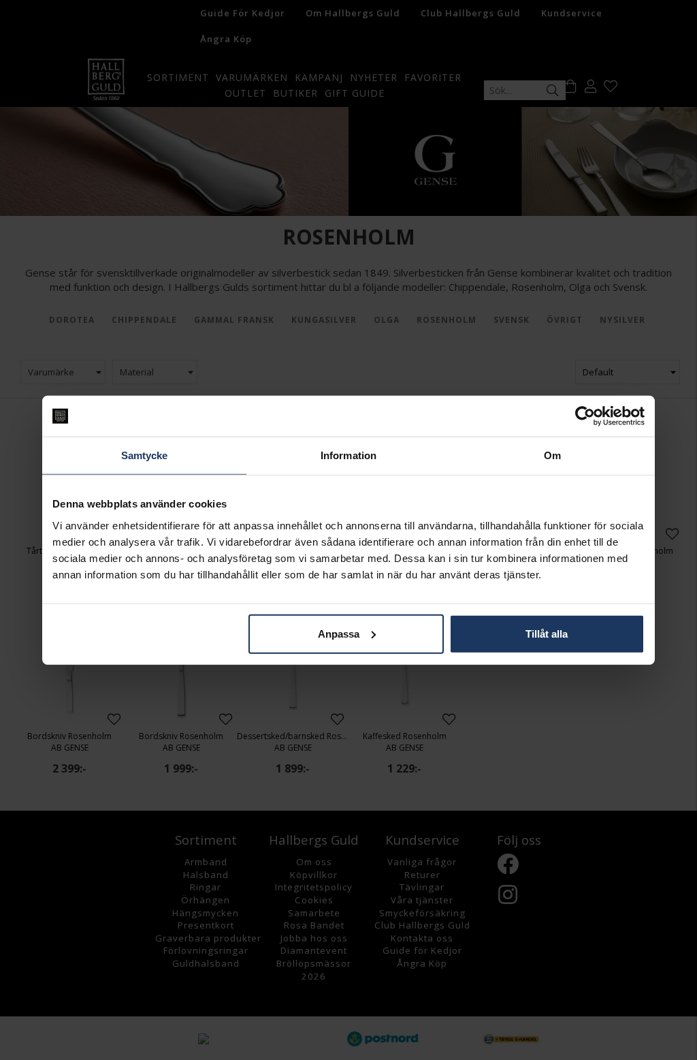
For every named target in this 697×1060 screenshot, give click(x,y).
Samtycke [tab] (144, 455)
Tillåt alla (546, 633)
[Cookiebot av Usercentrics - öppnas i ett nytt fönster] (585, 416)
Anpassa (338, 633)
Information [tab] (348, 455)
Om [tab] (552, 455)
